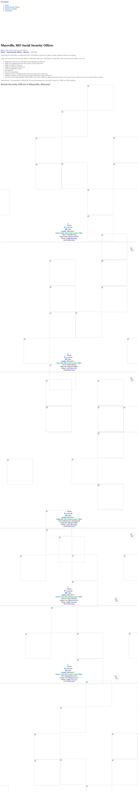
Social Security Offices (12, 7)
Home (7, 5)
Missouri (26, 52)
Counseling (8, 10)
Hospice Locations (11, 9)
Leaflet (63, 231)
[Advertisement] (69, 27)
